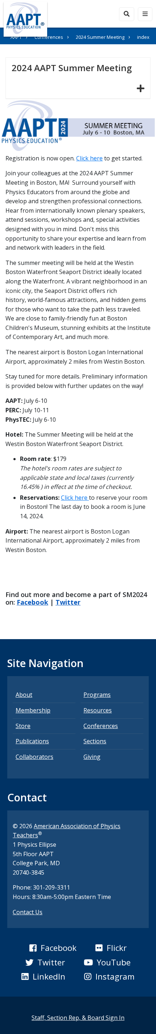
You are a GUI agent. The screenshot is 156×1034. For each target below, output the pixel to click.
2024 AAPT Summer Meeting (74, 67)
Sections (94, 741)
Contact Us (27, 912)
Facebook (32, 602)
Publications (32, 741)
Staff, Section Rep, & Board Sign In (78, 1018)
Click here (89, 158)
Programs (97, 695)
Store (23, 726)
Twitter (68, 602)
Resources (97, 710)
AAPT (16, 37)
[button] (53, 948)
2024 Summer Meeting (100, 37)
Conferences (48, 37)
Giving (91, 757)
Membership (33, 710)
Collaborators (34, 757)
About (24, 695)
